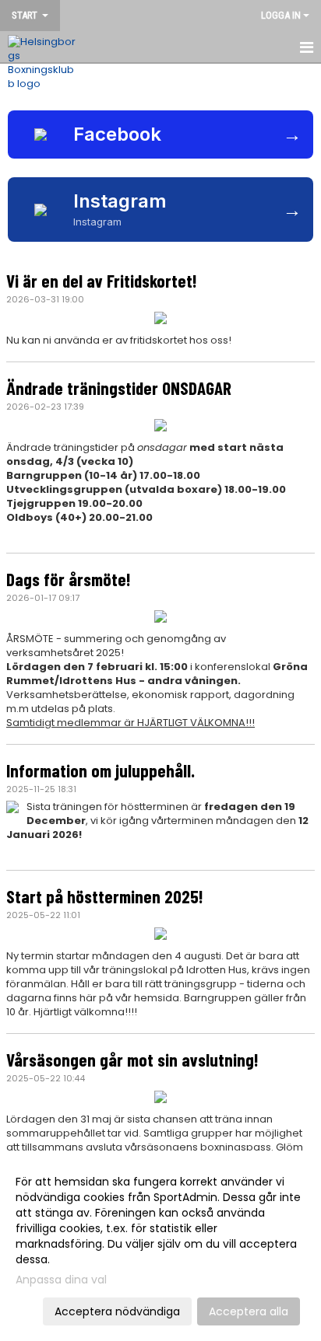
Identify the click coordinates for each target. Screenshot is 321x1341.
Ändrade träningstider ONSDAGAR (118, 388)
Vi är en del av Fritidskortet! (101, 281)
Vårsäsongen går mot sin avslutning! (132, 1059)
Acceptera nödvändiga (117, 1311)
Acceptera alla (248, 1311)
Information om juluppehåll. (100, 770)
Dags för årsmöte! (68, 579)
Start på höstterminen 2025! (104, 896)
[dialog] (160, 1246)
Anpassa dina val (61, 1280)
